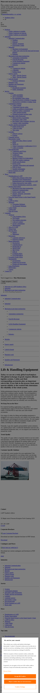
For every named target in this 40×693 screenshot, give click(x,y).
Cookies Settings (20, 687)
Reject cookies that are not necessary (20, 681)
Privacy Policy (7, 671)
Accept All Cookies (20, 676)
